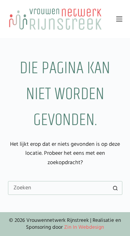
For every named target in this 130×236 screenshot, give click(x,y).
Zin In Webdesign (84, 227)
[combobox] (58, 188)
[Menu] (119, 19)
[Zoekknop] (115, 188)
